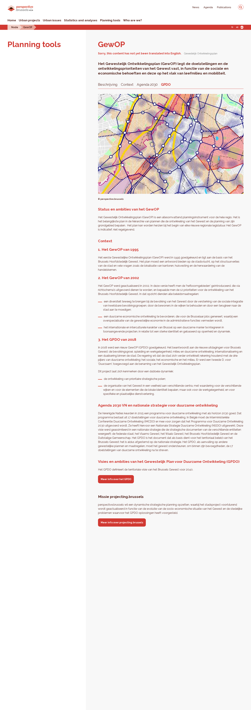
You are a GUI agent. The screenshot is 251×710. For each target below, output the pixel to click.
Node (14, 27)
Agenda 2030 (147, 85)
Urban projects (29, 20)
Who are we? (132, 20)
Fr (232, 27)
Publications (224, 7)
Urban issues (52, 20)
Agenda (208, 7)
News (195, 7)
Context (127, 85)
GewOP (27, 27)
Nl (237, 27)
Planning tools (110, 20)
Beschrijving (107, 85)
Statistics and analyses (80, 20)
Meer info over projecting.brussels (122, 522)
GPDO (166, 85)
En (241, 27)
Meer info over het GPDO (116, 479)
